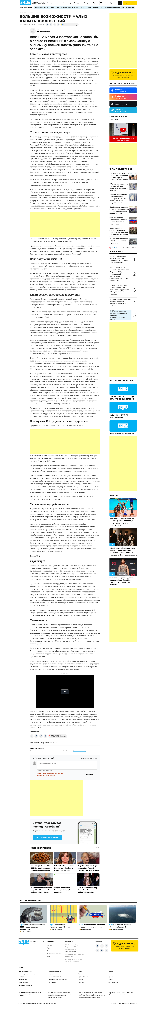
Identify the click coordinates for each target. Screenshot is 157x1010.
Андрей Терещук (57, 929)
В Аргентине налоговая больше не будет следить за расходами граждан (118, 187)
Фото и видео (67, 3)
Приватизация (23, 982)
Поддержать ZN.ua (130, 3)
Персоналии (52, 982)
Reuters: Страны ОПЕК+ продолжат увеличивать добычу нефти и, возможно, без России (119, 176)
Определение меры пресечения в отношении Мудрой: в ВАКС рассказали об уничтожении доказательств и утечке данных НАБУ (119, 274)
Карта (49, 956)
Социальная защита (55, 971)
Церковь (81, 979)
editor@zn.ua (75, 961)
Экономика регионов (25, 985)
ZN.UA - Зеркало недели (123, 138)
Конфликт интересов (55, 977)
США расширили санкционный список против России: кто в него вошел (118, 221)
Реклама (49, 951)
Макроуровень (23, 977)
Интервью (78, 3)
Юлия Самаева (26, 932)
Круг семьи (111, 977)
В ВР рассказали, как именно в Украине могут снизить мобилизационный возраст (119, 315)
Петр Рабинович (43, 31)
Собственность (113, 982)
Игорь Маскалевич (117, 929)
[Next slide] (135, 7)
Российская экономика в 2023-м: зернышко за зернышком (118, 241)
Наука (80, 971)
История (111, 974)
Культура (81, 982)
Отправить (90, 774)
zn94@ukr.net (69, 956)
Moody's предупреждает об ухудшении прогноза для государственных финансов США (119, 210)
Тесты (95, 3)
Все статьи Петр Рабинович (42, 742)
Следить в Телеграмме (48, 837)
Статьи (58, 3)
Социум (110, 971)
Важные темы (26, 7)
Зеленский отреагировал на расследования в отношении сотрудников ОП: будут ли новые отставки (119, 290)
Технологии (82, 974)
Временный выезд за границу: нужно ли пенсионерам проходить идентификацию (119, 259)
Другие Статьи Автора (121, 380)
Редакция (50, 948)
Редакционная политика (54, 954)
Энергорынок (23, 979)
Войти (115, 3)
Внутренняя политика (25, 971)
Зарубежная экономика (56, 974)
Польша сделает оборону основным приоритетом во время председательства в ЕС (118, 231)
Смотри (113, 495)
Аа (120, 3)
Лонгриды (87, 3)
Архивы (49, 945)
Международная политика (27, 974)
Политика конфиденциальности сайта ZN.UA (124, 1003)
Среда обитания (83, 977)
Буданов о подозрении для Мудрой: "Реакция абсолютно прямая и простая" (120, 302)
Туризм (110, 979)
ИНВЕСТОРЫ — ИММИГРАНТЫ (121, 433)
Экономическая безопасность (58, 979)
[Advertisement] (65, 224)
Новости (50, 3)
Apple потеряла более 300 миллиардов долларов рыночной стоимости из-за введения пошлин (118, 198)
